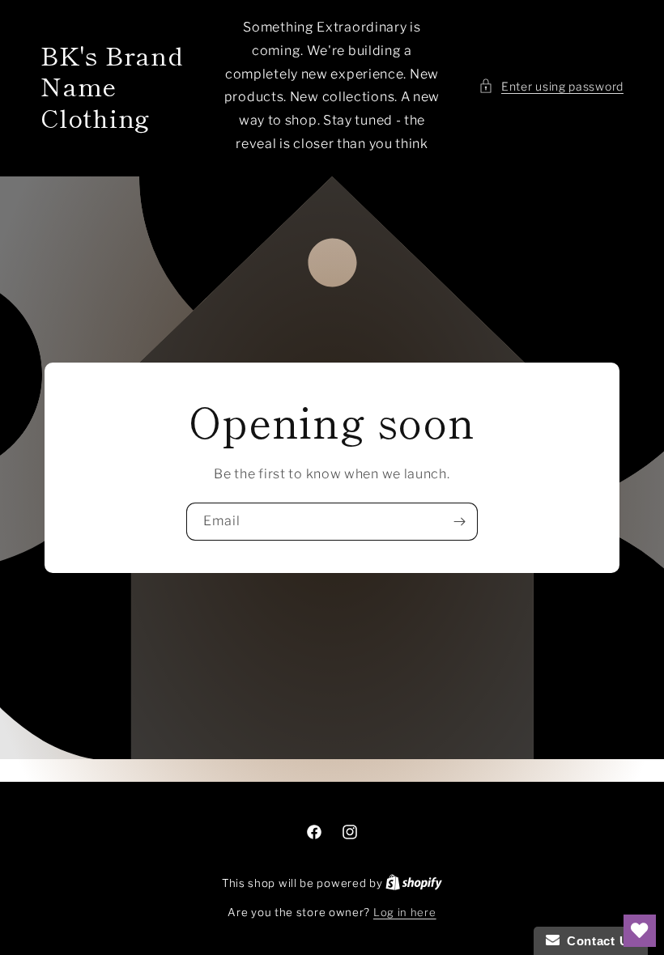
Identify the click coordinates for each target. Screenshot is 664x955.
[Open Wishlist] (640, 931)
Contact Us (598, 941)
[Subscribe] (459, 522)
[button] (551, 86)
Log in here (404, 912)
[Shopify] (413, 882)
